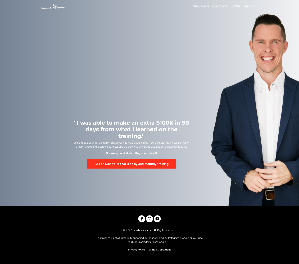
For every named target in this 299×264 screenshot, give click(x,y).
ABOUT (249, 6)
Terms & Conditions (159, 249)
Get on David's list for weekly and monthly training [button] (131, 164)
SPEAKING (201, 6)
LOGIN (236, 6)
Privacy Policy (136, 249)
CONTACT (219, 6)
